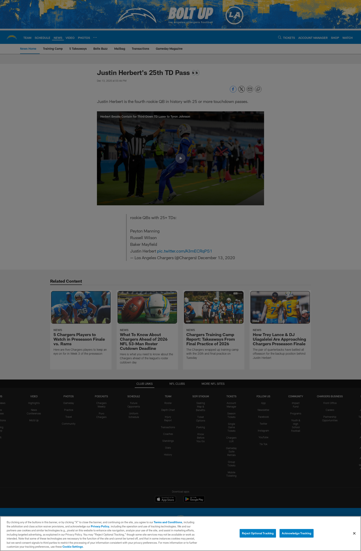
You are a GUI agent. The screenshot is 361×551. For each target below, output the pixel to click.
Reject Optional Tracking (258, 533)
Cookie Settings (72, 546)
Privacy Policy (100, 526)
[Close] (354, 533)
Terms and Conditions (168, 522)
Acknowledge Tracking (296, 533)
